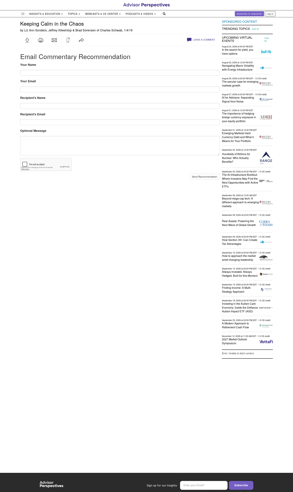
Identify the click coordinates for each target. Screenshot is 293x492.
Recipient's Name (32, 98)
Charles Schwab (111, 30)
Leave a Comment (203, 39)
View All (255, 28)
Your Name (28, 64)
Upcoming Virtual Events (237, 39)
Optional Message (33, 130)
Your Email (28, 81)
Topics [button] (73, 13)
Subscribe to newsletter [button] (249, 13)
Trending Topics (236, 28)
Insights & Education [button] (45, 13)
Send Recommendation (204, 176)
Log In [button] (270, 13)
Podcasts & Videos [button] (140, 13)
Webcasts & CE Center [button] (102, 13)
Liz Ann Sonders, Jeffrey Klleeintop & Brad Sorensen (60, 30)
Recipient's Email (32, 114)
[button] (27, 40)
